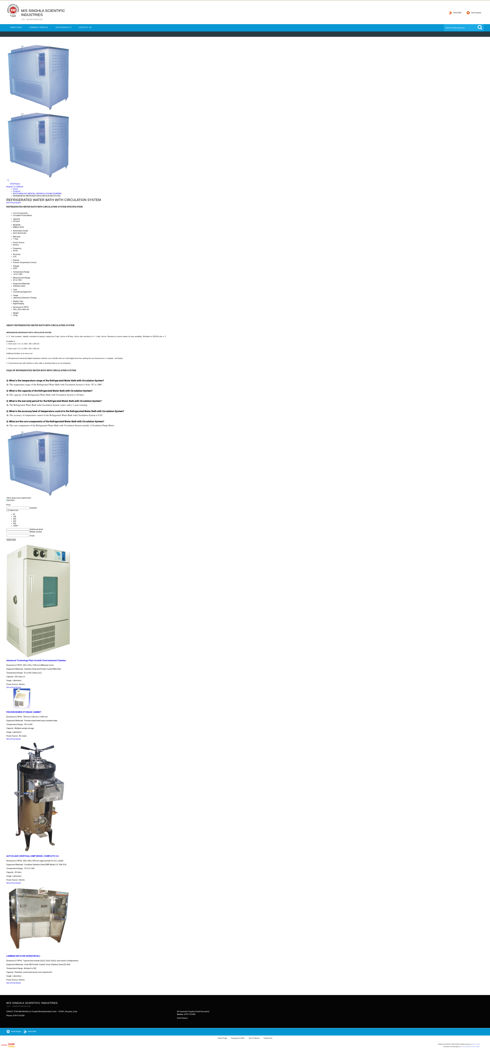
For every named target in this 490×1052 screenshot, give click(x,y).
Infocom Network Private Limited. (470, 1046)
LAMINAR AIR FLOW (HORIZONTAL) (23, 956)
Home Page (16, 27)
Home (15, 189)
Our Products (63, 27)
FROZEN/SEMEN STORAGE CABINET (23, 712)
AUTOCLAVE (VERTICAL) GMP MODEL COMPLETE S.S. (32, 856)
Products (16, 191)
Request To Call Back (14, 187)
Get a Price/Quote (13, 203)
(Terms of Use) (475, 1044)
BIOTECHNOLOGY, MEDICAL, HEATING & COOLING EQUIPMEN (37, 194)
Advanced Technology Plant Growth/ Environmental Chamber (36, 660)
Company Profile (38, 27)
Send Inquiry (15, 184)
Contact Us (85, 27)
